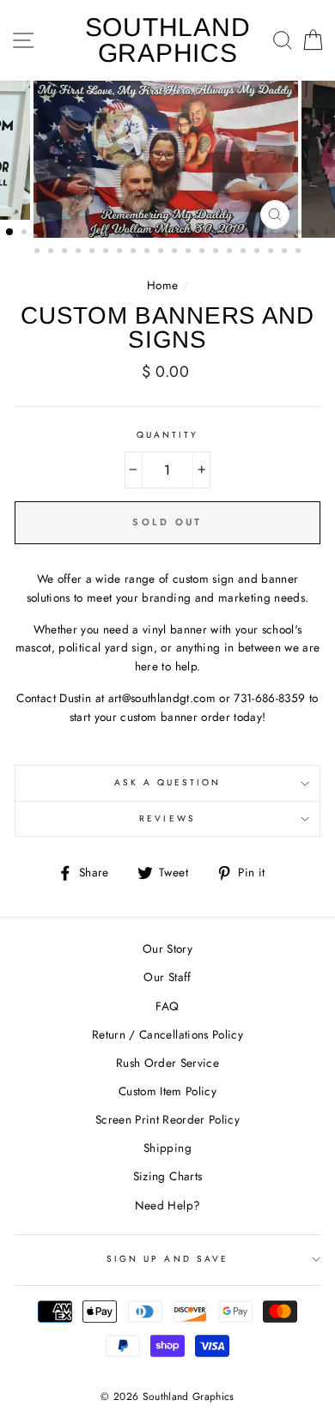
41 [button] (258, 252)
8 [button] (108, 233)
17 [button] (232, 233)
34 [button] (162, 252)
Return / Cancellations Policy (167, 1034)
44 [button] (299, 252)
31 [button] (121, 252)
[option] (168, 159)
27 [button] (66, 252)
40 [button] (245, 252)
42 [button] (272, 252)
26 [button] (52, 252)
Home (162, 285)
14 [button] (190, 233)
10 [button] (135, 233)
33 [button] (148, 252)
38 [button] (217, 252)
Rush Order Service (167, 1062)
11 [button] (149, 233)
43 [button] (286, 252)
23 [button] (314, 233)
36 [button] (190, 252)
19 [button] (259, 233)
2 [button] (25, 233)
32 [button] (135, 252)
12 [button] (163, 233)
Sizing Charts (167, 1176)
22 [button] (300, 233)
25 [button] (38, 252)
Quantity (167, 434)
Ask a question (168, 782)
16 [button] (218, 233)
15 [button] (204, 233)
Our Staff (167, 976)
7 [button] (94, 233)
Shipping (167, 1147)
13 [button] (177, 233)
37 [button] (203, 252)
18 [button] (245, 233)
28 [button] (80, 252)
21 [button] (287, 233)
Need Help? (167, 1205)
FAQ (167, 1006)
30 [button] (107, 252)
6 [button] (80, 233)
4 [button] (53, 233)
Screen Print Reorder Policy (167, 1119)
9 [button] (122, 233)
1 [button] (10, 232)
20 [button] (273, 233)
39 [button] (231, 252)
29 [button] (93, 252)
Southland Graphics (168, 40)
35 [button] (176, 252)
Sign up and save (167, 1258)
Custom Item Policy (167, 1091)
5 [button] (67, 233)
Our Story (167, 948)
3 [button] (39, 233)
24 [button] (328, 233)
